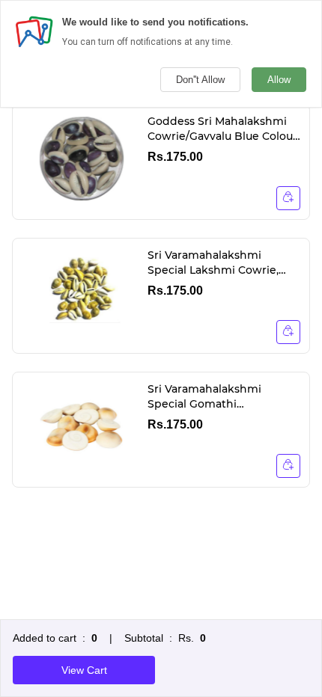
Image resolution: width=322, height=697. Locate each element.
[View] (288, 198)
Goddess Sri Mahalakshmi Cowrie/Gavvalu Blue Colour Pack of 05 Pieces (222, 129)
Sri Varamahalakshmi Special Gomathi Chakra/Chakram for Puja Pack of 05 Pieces (215, 396)
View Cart (84, 670)
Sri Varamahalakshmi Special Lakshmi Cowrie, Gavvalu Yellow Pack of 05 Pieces (217, 262)
